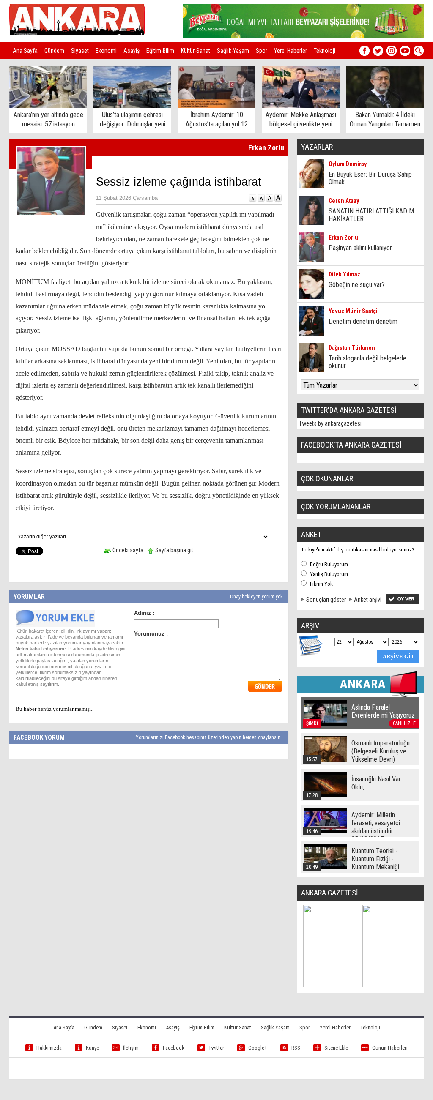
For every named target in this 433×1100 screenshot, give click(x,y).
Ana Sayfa (25, 50)
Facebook (173, 1048)
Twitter (216, 1048)
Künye (92, 1048)
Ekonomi (106, 50)
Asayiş (131, 50)
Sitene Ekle (336, 1048)
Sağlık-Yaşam (233, 50)
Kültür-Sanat (195, 50)
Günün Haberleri (390, 1048)
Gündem (54, 50)
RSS (295, 1048)
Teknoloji (324, 50)
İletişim (131, 1048)
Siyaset (80, 50)
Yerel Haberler (290, 50)
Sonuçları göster (326, 599)
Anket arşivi (367, 599)
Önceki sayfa (127, 550)
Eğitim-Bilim (160, 50)
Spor (261, 50)
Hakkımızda (49, 1048)
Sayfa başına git (173, 550)
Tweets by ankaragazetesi (330, 423)
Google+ (257, 1048)
